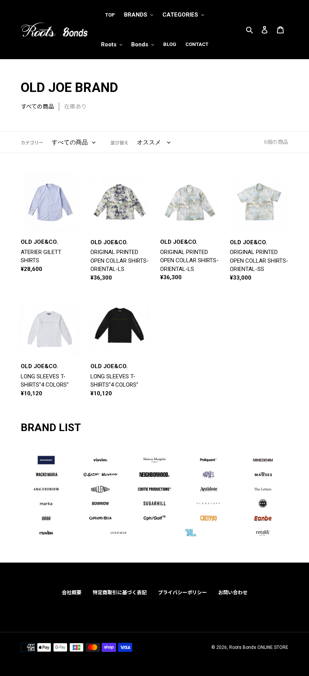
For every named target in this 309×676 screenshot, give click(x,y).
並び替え (119, 142)
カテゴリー (32, 142)
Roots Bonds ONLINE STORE (258, 647)
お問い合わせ (233, 592)
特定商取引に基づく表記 (120, 592)
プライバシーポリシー (182, 592)
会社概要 (71, 592)
